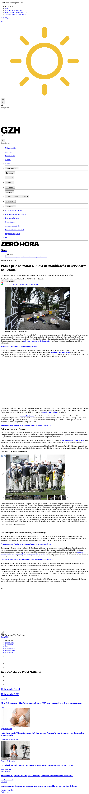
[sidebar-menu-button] (3, 99)
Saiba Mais (4, 637)
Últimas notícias (10, 148)
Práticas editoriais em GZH (14, 230)
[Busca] (3, 102)
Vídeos (7, 164)
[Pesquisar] (3, 140)
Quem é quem (10, 222)
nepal (7, 8)
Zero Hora (8, 152)
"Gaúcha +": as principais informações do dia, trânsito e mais (26, 257)
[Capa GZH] (44, 112)
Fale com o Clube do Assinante (16, 214)
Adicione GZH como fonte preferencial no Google (20, 284)
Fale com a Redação (12, 218)
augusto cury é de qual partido (15, 14)
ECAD (7, 238)
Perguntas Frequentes (12, 234)
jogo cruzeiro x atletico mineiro (15, 12)
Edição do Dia (10, 156)
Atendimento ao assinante (14, 210)
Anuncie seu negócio (12, 226)
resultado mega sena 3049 (14, 10)
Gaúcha (8, 160)
